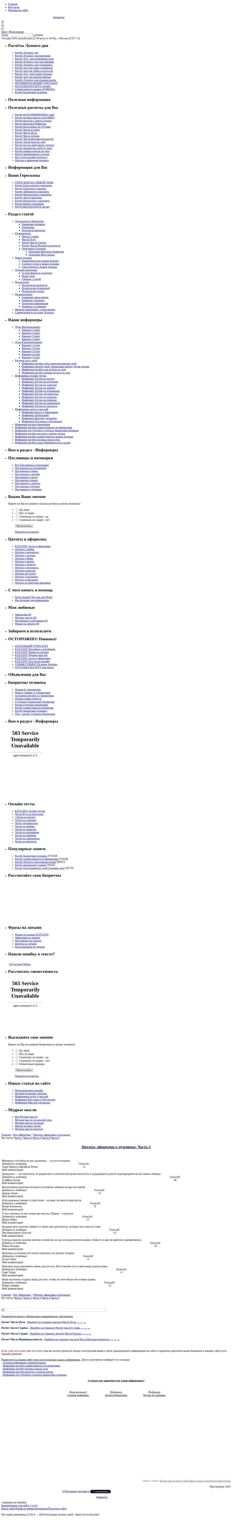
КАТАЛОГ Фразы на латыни (32, 652)
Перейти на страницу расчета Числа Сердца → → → (60, 1333)
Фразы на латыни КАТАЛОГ (32, 934)
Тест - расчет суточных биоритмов (35, 714)
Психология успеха (33, 291)
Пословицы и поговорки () (31, 620)
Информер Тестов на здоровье (39, 397)
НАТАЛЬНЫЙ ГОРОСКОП (31, 646)
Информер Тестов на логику (38, 378)
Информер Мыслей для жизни (39, 418)
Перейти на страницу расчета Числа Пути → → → (56, 1322)
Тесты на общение (25, 835)
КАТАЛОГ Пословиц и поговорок (35, 649)
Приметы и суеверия (34, 306)
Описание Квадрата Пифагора (46, 251)
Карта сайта (8, 1508)
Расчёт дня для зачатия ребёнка (33, 77)
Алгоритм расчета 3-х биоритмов (34, 695)
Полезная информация (35, 303)
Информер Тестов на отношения (40, 391)
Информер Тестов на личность (39, 406)
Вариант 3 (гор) (31, 351)
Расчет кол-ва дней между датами (34, 145)
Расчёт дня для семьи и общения (33, 67)
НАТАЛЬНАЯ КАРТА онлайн (33, 86)
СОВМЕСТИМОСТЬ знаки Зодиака (36, 664)
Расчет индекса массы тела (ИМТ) (35, 117)
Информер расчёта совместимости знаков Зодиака (44, 436)
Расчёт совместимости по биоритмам (36, 859)
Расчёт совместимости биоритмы (34, 707)
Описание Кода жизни (42, 254)
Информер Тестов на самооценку (41, 403)
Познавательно (23, 294)
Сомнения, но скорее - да (33, 516)
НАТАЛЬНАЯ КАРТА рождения (34, 667)
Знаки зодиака (23, 257)
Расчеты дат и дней (26, 360)
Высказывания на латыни (30, 946)
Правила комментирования (31, 1508)
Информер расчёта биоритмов (32, 424)
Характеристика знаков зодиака (40, 260)
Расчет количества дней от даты (33, 148)
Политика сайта (57, 1508)
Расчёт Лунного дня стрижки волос (35, 80)
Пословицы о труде (26, 477)
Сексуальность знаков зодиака (39, 266)
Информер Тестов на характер (39, 384)
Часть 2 (27, 1137)
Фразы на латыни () (27, 623)
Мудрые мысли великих (29, 1129)
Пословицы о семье (26, 471)
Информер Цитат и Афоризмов (40, 412)
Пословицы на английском (30, 468)
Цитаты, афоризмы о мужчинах (52, 1134)
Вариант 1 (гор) (31, 345)
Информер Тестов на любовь (38, 387)
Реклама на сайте (18, 10)
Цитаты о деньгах (25, 564)
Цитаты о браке (24, 558)
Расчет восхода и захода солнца (33, 120)
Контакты (14, 7)
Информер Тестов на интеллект (40, 381)
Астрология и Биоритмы (29, 221)
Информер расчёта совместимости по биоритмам (43, 427)
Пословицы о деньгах (27, 483)
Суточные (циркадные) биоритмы (35, 701)
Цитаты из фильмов (26, 579)
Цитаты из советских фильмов (32, 582)
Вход (4, 31)
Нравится (58, 17)
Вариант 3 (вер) (31, 336)
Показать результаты (27, 531)
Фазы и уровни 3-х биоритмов (32, 692)
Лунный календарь (26, 270)
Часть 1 (18, 1137)
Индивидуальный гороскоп (31, 1093)
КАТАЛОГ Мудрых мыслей (31, 655)
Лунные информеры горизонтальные (24, 1362)
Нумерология (23, 233)
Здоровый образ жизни (35, 297)
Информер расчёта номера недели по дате (46, 372)
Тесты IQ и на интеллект (29, 814)
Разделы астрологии (33, 230)
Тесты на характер (25, 829)
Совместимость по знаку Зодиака (34, 312)
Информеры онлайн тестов (30, 375)
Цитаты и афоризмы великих (32, 160)
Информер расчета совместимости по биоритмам (31, 1365)
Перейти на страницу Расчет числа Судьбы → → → (60, 1327)
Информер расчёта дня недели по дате (44, 369)
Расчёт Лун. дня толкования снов (34, 58)
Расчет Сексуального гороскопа (33, 185)
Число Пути (29, 239)
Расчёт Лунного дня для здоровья (34, 61)
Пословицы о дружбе (27, 474)
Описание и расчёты (34, 248)
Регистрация (16, 31)
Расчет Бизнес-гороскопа (29, 203)
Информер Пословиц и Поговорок (42, 421)
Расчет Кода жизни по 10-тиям (32, 126)
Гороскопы (28, 227)
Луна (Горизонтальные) (28, 342)
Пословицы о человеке (28, 489)
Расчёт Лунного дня (26, 52)
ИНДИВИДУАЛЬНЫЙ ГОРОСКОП (36, 83)
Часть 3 (36, 1137)
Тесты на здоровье (25, 820)
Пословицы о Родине (27, 486)
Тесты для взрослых (26, 823)
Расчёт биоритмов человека (31, 92)
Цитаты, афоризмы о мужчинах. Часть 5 (116, 1147)
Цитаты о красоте (25, 570)
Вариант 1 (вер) (31, 330)
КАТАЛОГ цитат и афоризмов (32, 546)
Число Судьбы (30, 236)
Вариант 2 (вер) (31, 333)
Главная (12, 4)
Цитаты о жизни (24, 561)
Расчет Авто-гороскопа (28, 197)
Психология (22, 282)
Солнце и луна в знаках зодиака (40, 263)
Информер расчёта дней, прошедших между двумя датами (55, 366)
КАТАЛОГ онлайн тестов (30, 811)
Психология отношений (36, 288)
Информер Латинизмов (35, 415)
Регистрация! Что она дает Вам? (33, 597)
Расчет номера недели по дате (32, 151)
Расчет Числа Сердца (27, 136)
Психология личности (34, 285)
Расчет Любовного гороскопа (32, 191)
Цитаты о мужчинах (27, 567)
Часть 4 (46, 1137)
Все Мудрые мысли (26, 1116)
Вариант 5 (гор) (31, 357)
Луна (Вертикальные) (27, 327)
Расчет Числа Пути (26, 132)
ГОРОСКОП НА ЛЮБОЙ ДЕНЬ (34, 182)
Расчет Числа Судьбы (27, 129)
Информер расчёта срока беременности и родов (42, 442)
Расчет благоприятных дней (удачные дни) (40, 868)
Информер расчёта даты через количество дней (49, 363)
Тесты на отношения (27, 832)
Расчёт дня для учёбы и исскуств (34, 71)
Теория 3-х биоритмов (28, 689)
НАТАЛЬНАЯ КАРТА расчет (32, 206)
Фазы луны (28, 276)
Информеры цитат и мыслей (31, 409)
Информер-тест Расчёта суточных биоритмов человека (47, 430)
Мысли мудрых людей (28, 1126)
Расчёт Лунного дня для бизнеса (33, 64)
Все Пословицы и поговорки (32, 465)
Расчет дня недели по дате (30, 142)
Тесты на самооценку (27, 838)
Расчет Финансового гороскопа (33, 194)
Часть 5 (55, 1137)
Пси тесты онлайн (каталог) (31, 157)
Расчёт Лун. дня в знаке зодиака (33, 74)
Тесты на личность (26, 841)
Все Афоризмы (22, 1134)
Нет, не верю (26, 513)
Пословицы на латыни (28, 940)
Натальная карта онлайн (29, 1090)
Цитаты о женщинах (27, 552)
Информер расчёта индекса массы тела (37, 439)
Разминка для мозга (33, 300)
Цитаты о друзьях (25, 555)
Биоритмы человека (33, 224)
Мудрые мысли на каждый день (33, 1119)
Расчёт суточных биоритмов (31, 704)
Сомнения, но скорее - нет (34, 519)
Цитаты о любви (24, 549)
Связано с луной (31, 279)
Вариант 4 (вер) (31, 339)
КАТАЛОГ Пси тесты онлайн (32, 661)
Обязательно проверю (32, 1064)
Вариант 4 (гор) (31, 354)
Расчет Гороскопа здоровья (30, 188)
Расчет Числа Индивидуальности (34, 139)
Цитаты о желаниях (26, 576)
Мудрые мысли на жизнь (29, 1123)
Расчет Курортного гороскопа (32, 200)
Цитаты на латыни (26, 943)
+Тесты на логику (25, 817)
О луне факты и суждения (37, 273)
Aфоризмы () (23, 614)
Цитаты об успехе (25, 573)
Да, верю (24, 509)
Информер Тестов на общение (39, 400)
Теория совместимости (28, 698)
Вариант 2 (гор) (31, 348)
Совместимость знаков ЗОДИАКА (35, 89)
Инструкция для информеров (32, 600)
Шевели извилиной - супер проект (35, 309)
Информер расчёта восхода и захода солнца (40, 433)
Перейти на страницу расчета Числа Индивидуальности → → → (82, 1339)
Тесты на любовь (25, 826)
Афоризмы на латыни (27, 937)
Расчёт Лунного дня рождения (32, 55)
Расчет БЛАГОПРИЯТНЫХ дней (34, 114)
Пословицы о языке (26, 480)
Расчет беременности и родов (32, 154)
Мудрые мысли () (25, 617)
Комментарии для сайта (19, 1505)
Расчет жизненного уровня (30, 865)
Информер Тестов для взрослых (40, 394)
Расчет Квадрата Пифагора (30, 123)
